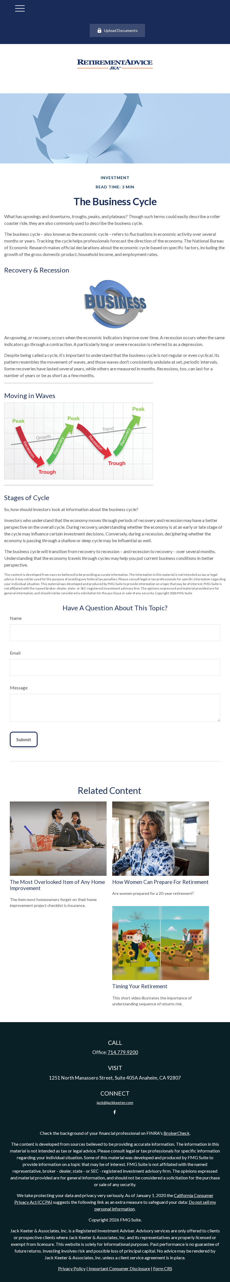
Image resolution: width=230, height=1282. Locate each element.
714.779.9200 (123, 1052)
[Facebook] (114, 1112)
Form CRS (162, 1268)
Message (18, 687)
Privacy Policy (72, 1268)
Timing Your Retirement (139, 986)
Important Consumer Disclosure (119, 1268)
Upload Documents (121, 30)
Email (15, 652)
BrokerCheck (177, 1133)
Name (16, 618)
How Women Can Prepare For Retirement (160, 882)
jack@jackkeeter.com (115, 1102)
